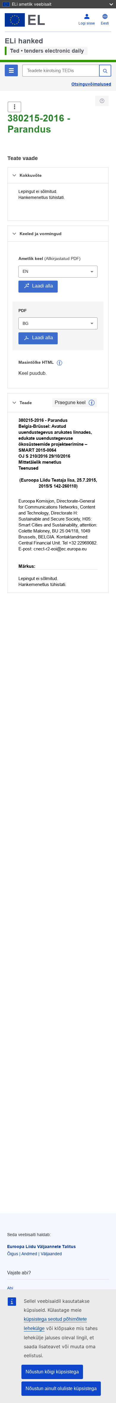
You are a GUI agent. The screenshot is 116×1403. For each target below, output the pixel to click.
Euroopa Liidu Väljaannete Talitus (41, 1246)
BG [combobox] (26, 323)
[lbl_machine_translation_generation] (59, 363)
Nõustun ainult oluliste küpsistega (61, 1388)
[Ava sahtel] (14, 107)
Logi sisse (87, 23)
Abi (10, 1288)
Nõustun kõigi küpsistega (52, 1371)
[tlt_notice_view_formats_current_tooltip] (92, 403)
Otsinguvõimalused (91, 84)
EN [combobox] (25, 271)
